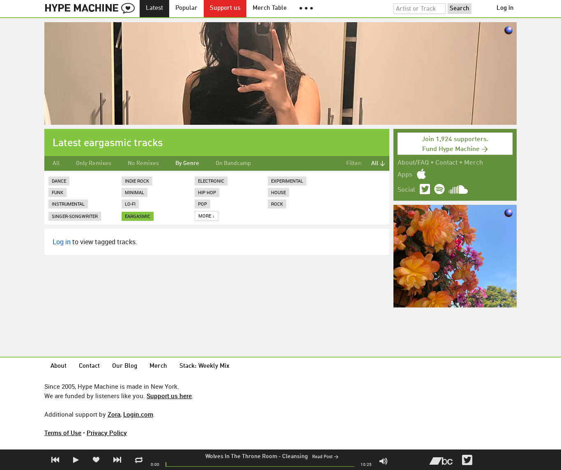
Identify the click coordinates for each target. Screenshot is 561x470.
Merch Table (270, 8)
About (59, 366)
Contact (446, 163)
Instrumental (68, 204)
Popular (186, 8)
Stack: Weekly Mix (204, 366)
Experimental (287, 181)
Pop (202, 204)
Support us (225, 8)
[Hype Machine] (92, 8)
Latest (154, 8)
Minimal (134, 192)
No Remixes (143, 163)
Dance (59, 181)
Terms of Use (62, 433)
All (56, 163)
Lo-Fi (130, 204)
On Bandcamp (233, 163)
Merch (473, 163)
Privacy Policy (107, 433)
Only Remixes (93, 163)
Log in (505, 8)
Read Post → (325, 457)
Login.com (138, 414)
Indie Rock (137, 181)
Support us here (169, 396)
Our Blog (124, 366)
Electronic (211, 181)
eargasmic (137, 216)
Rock (277, 204)
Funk (57, 192)
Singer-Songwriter (75, 216)
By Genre (187, 163)
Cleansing (295, 456)
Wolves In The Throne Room (241, 456)
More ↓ (206, 216)
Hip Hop (207, 192)
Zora (114, 414)
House (278, 192)
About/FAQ (413, 163)
